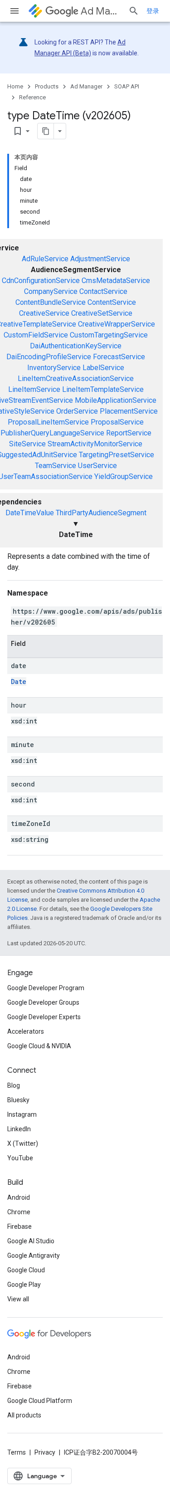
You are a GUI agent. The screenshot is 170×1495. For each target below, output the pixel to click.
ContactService (103, 291)
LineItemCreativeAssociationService (76, 378)
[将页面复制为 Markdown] (46, 131)
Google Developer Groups (43, 1002)
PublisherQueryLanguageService (52, 433)
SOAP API (126, 86)
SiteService (27, 444)
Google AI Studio (30, 1241)
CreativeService (44, 313)
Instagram (22, 1114)
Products (46, 86)
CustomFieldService (36, 335)
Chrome (18, 1212)
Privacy (44, 1452)
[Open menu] (14, 11)
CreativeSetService (101, 313)
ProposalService (117, 422)
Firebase (19, 1226)
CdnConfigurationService (41, 280)
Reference (32, 97)
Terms (16, 1452)
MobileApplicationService (115, 400)
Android (18, 1197)
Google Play (24, 1284)
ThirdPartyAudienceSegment (101, 512)
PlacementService (129, 411)
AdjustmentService (100, 258)
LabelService (103, 367)
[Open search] (133, 10)
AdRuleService (45, 258)
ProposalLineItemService (48, 422)
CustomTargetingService (109, 335)
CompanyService (51, 291)
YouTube (20, 1158)
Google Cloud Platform (39, 1400)
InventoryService (54, 367)
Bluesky (18, 1100)
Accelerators (25, 1031)
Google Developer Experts (44, 1017)
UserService (97, 465)
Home (15, 86)
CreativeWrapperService (116, 324)
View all (18, 1299)
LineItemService (34, 389)
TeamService (55, 465)
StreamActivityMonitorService (95, 444)
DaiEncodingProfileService (48, 356)
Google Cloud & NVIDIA (39, 1046)
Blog (13, 1085)
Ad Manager (101, 11)
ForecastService (119, 356)
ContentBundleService (50, 302)
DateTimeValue (29, 512)
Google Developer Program (45, 988)
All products (24, 1415)
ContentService (111, 302)
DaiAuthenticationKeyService (75, 346)
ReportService (128, 433)
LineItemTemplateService (103, 389)
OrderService (77, 411)
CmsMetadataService (116, 280)
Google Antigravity (33, 1255)
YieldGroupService (123, 476)
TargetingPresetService (116, 454)
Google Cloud (26, 1270)
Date (18, 681)
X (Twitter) (22, 1143)
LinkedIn (19, 1129)
